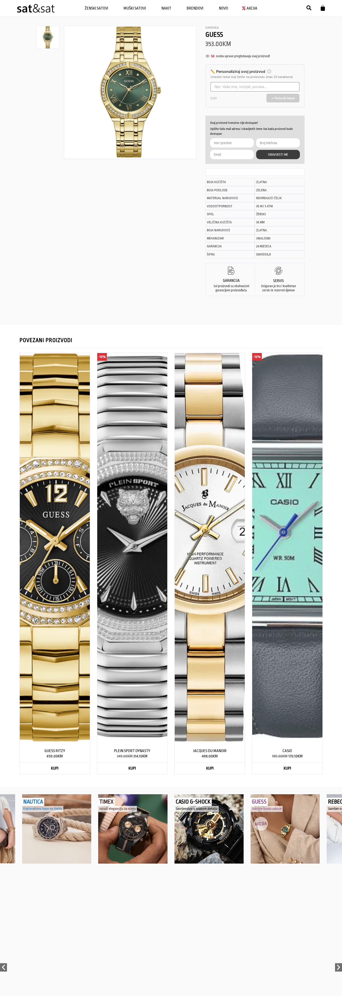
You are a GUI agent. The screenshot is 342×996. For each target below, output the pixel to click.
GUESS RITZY (54, 751)
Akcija (259, 821)
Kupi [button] (54, 768)
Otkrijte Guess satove (267, 809)
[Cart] (323, 8)
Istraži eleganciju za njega (117, 809)
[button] (309, 8)
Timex (106, 802)
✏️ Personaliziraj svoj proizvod (238, 71)
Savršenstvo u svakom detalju (197, 809)
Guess (259, 802)
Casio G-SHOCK (193, 802)
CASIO (287, 751)
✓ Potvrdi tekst (283, 98)
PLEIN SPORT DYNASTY (132, 751)
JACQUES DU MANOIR (210, 751)
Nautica (33, 802)
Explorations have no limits (42, 809)
